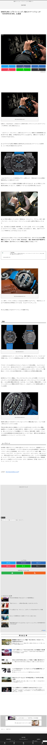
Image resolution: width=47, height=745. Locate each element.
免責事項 (38, 739)
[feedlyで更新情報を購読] (12, 573)
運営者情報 (8, 739)
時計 (18, 520)
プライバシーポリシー (23, 739)
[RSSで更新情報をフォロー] (35, 573)
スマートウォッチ (5, 520)
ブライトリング (12, 520)
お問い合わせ (34, 741)
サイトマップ (12, 741)
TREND (3, 517)
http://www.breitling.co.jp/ (12, 472)
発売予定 (22, 520)
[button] (43, 355)
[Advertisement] (23, 24)
